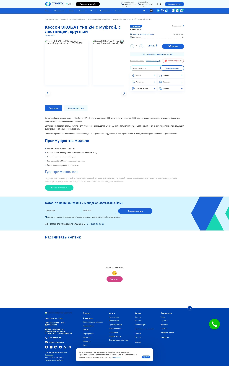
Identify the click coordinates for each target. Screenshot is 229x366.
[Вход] (156, 4)
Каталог (82, 11)
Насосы (138, 333)
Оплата (164, 328)
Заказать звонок (174, 4)
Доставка (164, 325)
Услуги (71, 11)
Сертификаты (88, 334)
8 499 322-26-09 (129, 4)
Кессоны (138, 321)
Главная (48, 11)
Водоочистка (114, 321)
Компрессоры (140, 325)
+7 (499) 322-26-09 (95, 224)
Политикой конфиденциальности (110, 217)
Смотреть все (178, 34)
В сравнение (177, 26)
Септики (138, 317)
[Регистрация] (161, 4)
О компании (59, 11)
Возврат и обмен (167, 332)
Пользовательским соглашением (87, 217)
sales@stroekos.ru (56, 342)
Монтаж (93, 11)
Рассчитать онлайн (88, 4)
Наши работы (88, 326)
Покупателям (104, 11)
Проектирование (115, 325)
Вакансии (87, 341)
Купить (175, 46)
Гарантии (86, 337)
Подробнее (116, 357)
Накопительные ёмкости (144, 329)
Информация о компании (93, 322)
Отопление (113, 332)
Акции (163, 317)
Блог (85, 345)
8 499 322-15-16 (146, 4)
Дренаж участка (115, 336)
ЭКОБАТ (140, 30)
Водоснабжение (115, 328)
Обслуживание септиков (118, 340)
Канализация (114, 317)
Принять (146, 357)
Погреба (138, 337)
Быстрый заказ (172, 68)
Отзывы (86, 330)
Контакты (118, 11)
